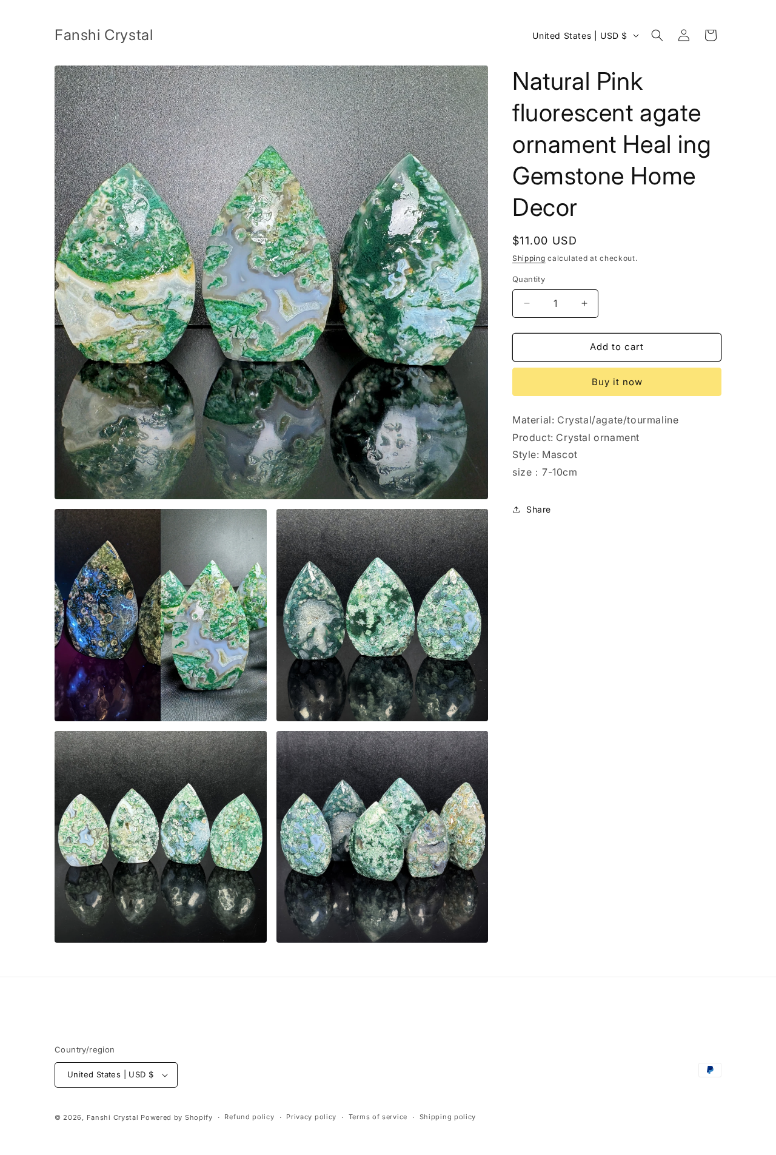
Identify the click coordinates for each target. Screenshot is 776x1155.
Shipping (529, 258)
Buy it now (617, 382)
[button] (657, 35)
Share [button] (538, 509)
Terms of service (378, 1117)
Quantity (528, 279)
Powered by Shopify (177, 1117)
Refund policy (249, 1117)
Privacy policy (311, 1117)
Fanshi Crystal (113, 1117)
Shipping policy (448, 1117)
